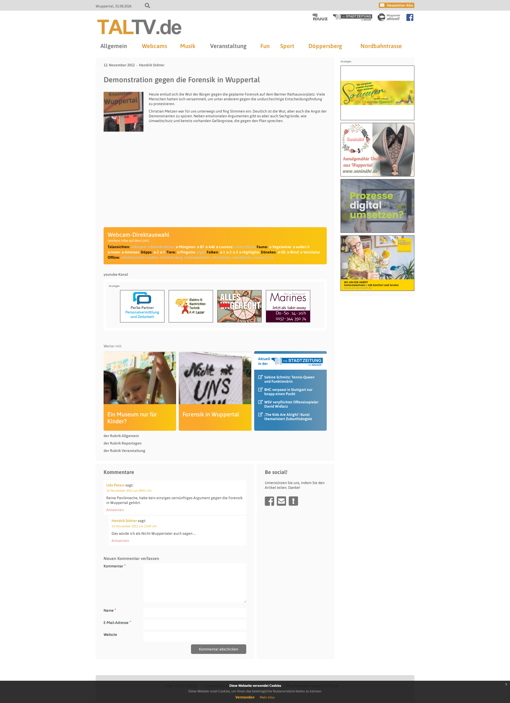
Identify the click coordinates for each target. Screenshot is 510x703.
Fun (265, 45)
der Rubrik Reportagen (123, 443)
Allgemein (113, 45)
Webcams (154, 45)
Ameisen (132, 252)
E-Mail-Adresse (117, 622)
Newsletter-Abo (400, 5)
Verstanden (244, 697)
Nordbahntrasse (381, 45)
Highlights (251, 252)
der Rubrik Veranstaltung (124, 450)
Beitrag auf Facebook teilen (269, 501)
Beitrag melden (293, 501)
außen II (302, 247)
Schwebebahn (198, 257)
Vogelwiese (281, 247)
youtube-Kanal (116, 274)
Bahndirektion (162, 247)
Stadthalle (243, 257)
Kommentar (115, 565)
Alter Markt (245, 247)
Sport (287, 45)
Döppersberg (325, 45)
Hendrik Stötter (151, 65)
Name (110, 610)
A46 (212, 247)
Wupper (140, 247)
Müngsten (187, 247)
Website (110, 634)
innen (115, 252)
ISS (283, 252)
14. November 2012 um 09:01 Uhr (129, 491)
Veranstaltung (228, 45)
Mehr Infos (267, 697)
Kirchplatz (222, 257)
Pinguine (187, 252)
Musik (187, 45)
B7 (202, 247)
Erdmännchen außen (141, 257)
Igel (202, 252)
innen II (261, 257)
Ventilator (311, 252)
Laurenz (226, 247)
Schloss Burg (172, 257)
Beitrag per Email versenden (281, 501)
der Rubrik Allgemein (121, 436)
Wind (294, 252)
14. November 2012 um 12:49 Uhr (134, 526)
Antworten (115, 510)
